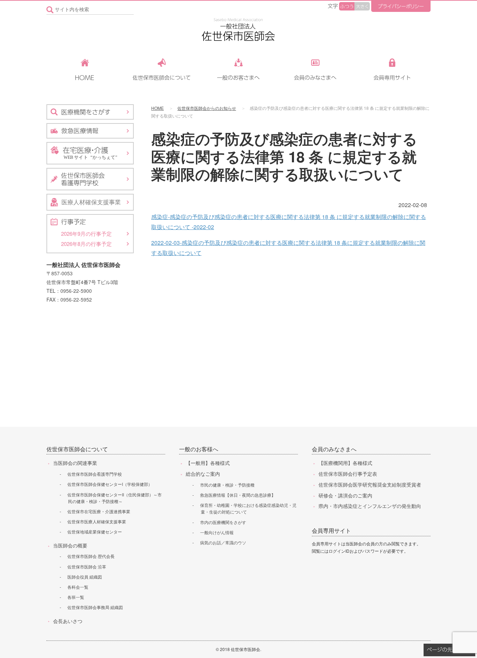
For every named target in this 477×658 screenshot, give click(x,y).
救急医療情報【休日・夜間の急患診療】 (238, 495)
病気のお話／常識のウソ (223, 542)
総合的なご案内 (203, 473)
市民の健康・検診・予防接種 (227, 485)
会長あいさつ (67, 620)
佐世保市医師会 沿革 (86, 566)
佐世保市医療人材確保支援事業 (96, 521)
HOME (157, 108)
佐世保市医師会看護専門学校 (94, 474)
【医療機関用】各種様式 (345, 462)
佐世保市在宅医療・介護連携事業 (98, 511)
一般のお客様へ (198, 449)
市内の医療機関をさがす (223, 522)
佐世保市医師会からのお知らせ (206, 108)
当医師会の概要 (70, 545)
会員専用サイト (331, 530)
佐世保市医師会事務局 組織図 (95, 607)
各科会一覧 (77, 587)
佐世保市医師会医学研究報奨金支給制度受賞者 (369, 484)
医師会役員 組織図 (84, 577)
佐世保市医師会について (77, 449)
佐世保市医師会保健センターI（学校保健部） (109, 484)
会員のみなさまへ (334, 449)
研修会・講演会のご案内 (345, 495)
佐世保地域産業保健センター (94, 532)
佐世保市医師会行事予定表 (347, 473)
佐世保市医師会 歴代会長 (91, 556)
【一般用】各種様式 (208, 462)
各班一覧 (75, 597)
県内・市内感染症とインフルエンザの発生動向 (369, 505)
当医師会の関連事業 (75, 462)
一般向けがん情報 (217, 532)
